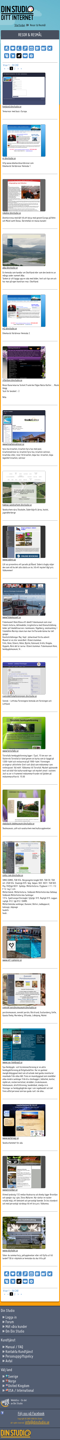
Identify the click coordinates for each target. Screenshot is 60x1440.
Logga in (11, 1317)
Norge (12, 1381)
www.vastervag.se (10, 1138)
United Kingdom (18, 1385)
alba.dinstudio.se (10, 267)
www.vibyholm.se (10, 1250)
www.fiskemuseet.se (11, 617)
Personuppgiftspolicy (19, 1356)
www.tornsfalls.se (10, 750)
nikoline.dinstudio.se (11, 213)
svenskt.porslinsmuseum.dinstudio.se (19, 1007)
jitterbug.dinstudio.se (12, 380)
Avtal (9, 1361)
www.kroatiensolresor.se (13, 444)
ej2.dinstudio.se (9, 328)
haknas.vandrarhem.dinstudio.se (17, 504)
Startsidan (19, 25)
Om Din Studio (15, 1331)
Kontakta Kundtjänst (19, 1351)
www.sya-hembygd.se (12, 1062)
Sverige (13, 1376)
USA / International (21, 1390)
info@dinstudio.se (37, 1422)
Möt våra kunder (16, 1326)
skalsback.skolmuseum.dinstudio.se (18, 823)
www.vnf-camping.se (12, 960)
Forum (10, 1322)
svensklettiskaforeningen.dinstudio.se (19, 696)
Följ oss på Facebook (31, 1413)
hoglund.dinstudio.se (11, 106)
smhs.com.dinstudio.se (12, 875)
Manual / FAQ (14, 1347)
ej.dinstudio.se (9, 158)
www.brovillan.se (10, 1189)
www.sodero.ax (9, 559)
